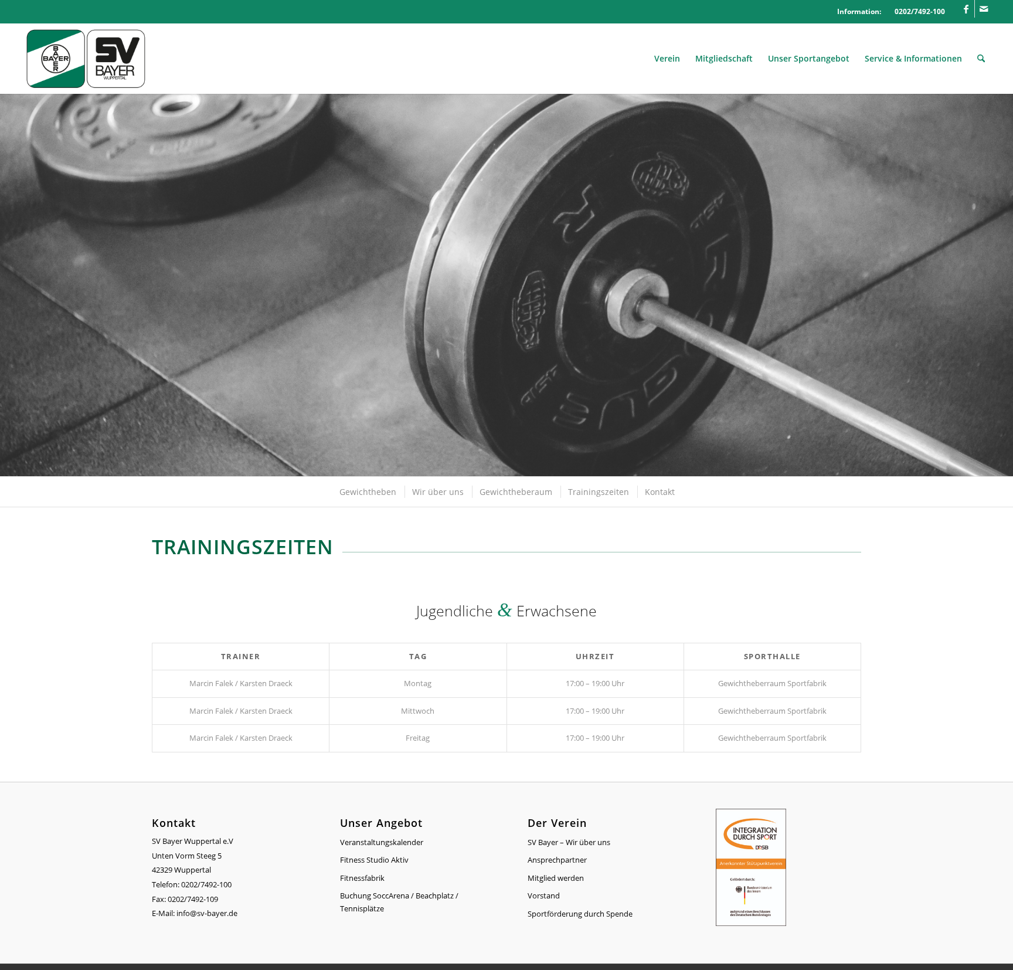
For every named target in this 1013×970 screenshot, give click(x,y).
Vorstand (544, 895)
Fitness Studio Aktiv (374, 859)
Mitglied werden (556, 878)
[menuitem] (667, 58)
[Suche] (981, 58)
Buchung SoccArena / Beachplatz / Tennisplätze (399, 901)
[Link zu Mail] (983, 9)
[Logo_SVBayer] (86, 58)
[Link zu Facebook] (965, 9)
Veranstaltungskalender (381, 842)
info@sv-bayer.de (207, 913)
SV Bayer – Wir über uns (569, 842)
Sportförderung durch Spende (580, 913)
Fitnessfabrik (362, 878)
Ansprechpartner (557, 859)
